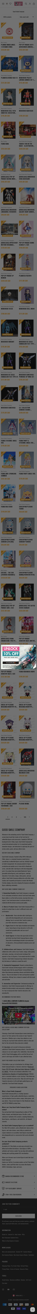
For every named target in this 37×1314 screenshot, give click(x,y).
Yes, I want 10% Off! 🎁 (10, 662)
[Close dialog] (35, 646)
